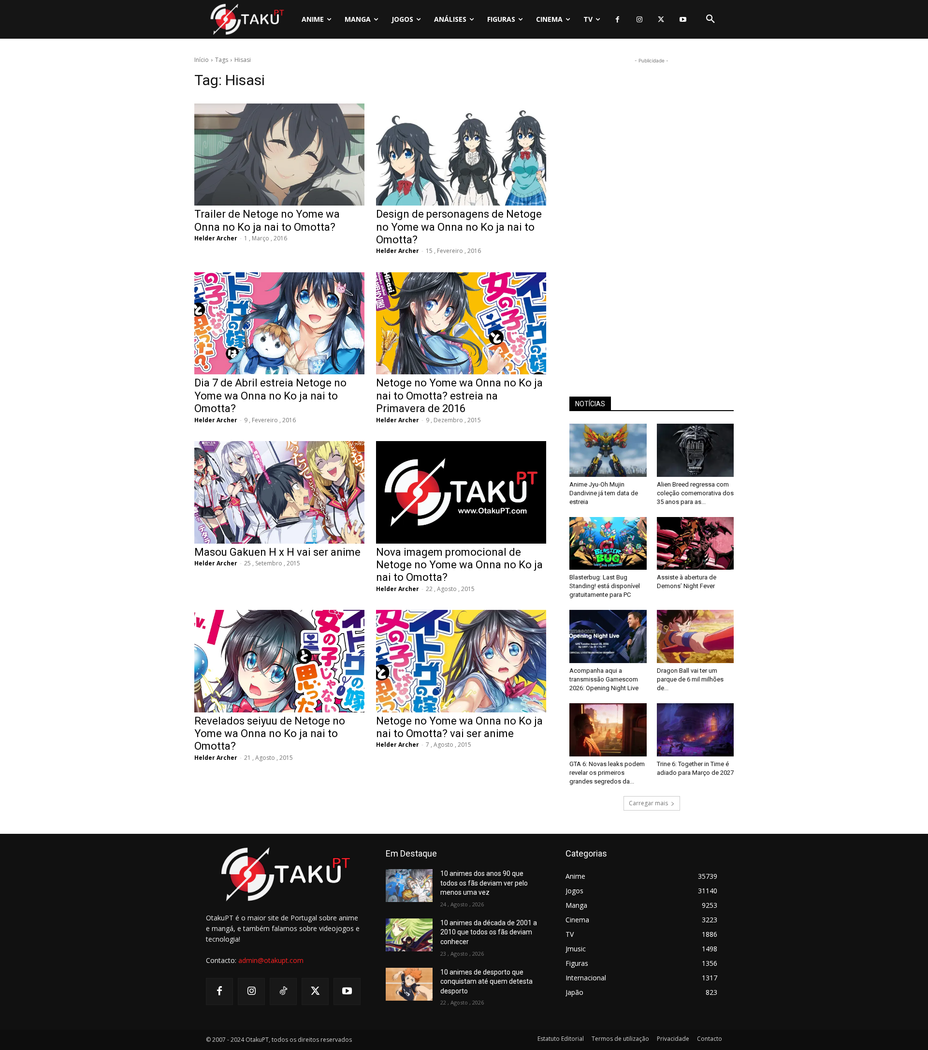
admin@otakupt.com (271, 960)
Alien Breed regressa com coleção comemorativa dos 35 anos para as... (695, 493)
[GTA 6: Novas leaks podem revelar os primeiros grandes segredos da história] (608, 729)
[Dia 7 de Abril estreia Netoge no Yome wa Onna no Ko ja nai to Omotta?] (279, 323)
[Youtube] (682, 19)
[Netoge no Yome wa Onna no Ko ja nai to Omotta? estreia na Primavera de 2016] (461, 323)
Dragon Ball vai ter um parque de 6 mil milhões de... (690, 679)
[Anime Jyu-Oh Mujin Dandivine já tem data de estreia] (608, 450)
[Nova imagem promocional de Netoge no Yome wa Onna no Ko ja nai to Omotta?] (461, 492)
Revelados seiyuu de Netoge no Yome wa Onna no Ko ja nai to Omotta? (269, 734)
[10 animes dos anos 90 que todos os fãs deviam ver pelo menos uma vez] (409, 885)
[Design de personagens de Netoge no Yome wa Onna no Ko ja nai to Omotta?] (461, 155)
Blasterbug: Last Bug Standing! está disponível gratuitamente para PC (604, 586)
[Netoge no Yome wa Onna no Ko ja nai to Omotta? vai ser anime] (461, 661)
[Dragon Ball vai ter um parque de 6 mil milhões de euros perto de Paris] (695, 636)
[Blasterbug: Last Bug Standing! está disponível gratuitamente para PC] (608, 543)
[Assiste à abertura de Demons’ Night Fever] (695, 543)
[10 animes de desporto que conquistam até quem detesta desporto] (409, 984)
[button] (710, 19)
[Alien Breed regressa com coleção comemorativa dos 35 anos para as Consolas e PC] (695, 450)
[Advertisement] (651, 211)
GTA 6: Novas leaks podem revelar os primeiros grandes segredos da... (607, 772)
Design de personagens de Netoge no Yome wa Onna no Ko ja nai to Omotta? (459, 227)
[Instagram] (639, 19)
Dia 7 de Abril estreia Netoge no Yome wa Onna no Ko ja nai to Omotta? (270, 395)
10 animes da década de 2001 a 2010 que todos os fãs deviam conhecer (488, 932)
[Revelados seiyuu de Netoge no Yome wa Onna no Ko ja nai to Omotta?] (279, 661)
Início (201, 60)
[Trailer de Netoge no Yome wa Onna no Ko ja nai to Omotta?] (279, 155)
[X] (660, 19)
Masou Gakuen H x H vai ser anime (277, 552)
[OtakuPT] (246, 19)
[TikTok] (283, 991)
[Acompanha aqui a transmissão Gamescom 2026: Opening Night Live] (608, 636)
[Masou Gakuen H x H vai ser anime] (279, 492)
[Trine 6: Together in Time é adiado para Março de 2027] (695, 729)
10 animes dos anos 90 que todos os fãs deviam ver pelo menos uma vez (484, 883)
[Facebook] (617, 19)
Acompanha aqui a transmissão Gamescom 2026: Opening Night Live (603, 679)
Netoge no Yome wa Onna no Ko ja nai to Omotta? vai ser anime (459, 727)
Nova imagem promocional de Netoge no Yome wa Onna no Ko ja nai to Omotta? (459, 565)
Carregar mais (648, 803)
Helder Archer (215, 238)
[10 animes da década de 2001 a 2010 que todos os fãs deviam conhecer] (409, 934)
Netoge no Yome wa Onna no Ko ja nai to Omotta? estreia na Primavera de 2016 (459, 395)
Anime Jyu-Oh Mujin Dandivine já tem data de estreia (603, 493)
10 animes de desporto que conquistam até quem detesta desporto (486, 981)
